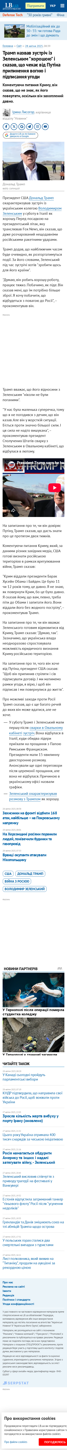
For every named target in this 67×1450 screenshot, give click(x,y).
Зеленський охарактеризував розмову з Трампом (33, 796)
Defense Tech (13, 15)
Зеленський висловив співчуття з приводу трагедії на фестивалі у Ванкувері (28, 1181)
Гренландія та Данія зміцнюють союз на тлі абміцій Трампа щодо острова (33, 1224)
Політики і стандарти (16, 1299)
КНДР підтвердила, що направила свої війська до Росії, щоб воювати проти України (32, 1097)
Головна (8, 46)
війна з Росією (17, 881)
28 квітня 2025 (34, 46)
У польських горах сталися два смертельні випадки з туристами (28, 1242)
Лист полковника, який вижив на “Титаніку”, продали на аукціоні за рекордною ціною (29, 1263)
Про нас (8, 1282)
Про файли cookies (15, 1442)
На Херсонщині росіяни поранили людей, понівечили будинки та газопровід (30, 839)
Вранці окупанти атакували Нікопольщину (24, 857)
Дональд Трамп (41, 197)
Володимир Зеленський (25, 889)
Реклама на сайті (14, 1286)
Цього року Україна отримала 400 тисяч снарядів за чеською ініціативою (33, 1137)
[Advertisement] (33, 350)
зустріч (28, 733)
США (8, 874)
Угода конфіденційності (18, 1304)
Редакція (8, 1295)
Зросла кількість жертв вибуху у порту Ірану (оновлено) (30, 1118)
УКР (53, 6)
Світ (19, 46)
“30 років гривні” (39, 15)
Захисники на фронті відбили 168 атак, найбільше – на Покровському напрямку (31, 817)
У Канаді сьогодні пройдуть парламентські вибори (24, 1077)
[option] (33, 30)
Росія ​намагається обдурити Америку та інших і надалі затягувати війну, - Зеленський (29, 1157)
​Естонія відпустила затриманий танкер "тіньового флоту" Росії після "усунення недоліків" (33, 1204)
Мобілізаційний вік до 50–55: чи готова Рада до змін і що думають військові (43, 33)
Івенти (7, 1291)
